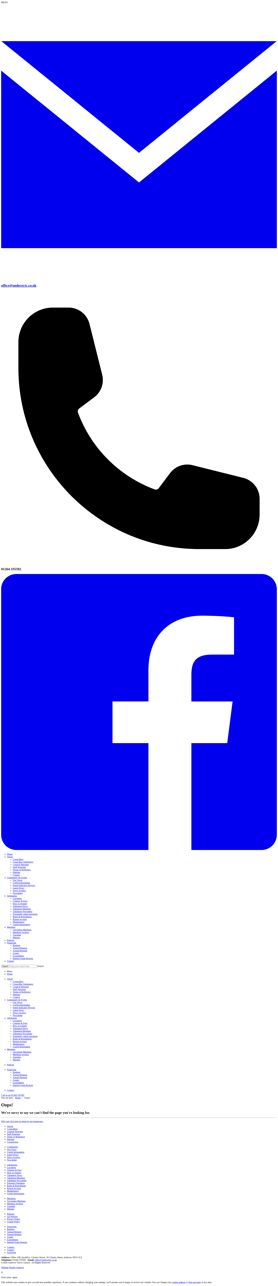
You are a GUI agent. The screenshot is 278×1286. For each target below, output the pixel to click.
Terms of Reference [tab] (22, 992)
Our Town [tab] (17, 1002)
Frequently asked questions (25, 914)
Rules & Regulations (22, 917)
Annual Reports (20, 950)
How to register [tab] (20, 1026)
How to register (20, 903)
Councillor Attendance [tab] (23, 984)
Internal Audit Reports (23, 958)
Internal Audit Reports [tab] (23, 1085)
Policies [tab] (10, 1065)
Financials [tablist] (11, 1069)
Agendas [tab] (17, 1057)
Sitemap (16, 872)
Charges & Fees (20, 901)
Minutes (16, 937)
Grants (16, 953)
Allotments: (12, 1165)
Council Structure (21, 864)
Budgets (16, 945)
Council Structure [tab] (21, 987)
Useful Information (21, 883)
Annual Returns (20, 948)
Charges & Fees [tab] (20, 1023)
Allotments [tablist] (12, 1018)
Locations (17, 898)
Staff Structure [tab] (19, 989)
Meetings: (11, 1198)
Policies (10, 940)
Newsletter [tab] (18, 1015)
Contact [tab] (16, 997)
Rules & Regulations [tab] (22, 1039)
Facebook (11, 1252)
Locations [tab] (17, 1020)
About (10, 856)
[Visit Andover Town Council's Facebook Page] (139, 849)
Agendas (17, 935)
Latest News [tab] (18, 1010)
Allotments (12, 896)
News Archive (19, 890)
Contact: (11, 1247)
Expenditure (18, 956)
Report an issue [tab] (20, 1041)
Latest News (18, 888)
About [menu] (10, 979)
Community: (12, 1147)
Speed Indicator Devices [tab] (24, 1007)
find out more (195, 1282)
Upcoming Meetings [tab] (22, 1052)
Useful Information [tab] (21, 1005)
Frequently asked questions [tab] (25, 1036)
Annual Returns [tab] (20, 1075)
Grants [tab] (16, 1080)
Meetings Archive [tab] (21, 1054)
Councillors (18, 859)
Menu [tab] (9, 971)
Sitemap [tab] (16, 994)
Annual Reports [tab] (20, 1077)
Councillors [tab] (18, 981)
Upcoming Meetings (22, 930)
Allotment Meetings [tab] (22, 1031)
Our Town (17, 880)
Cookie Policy (13, 1221)
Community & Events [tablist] (17, 1000)
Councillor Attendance (23, 862)
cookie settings (178, 1282)
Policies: (11, 1214)
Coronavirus (12, 1142)
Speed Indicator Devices (24, 885)
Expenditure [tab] (18, 1082)
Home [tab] (10, 974)
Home (10, 854)
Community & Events (17, 877)
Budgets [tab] (16, 1072)
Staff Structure (19, 867)
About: (10, 1126)
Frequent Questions (16, 1183)
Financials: (12, 1226)
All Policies (12, 1216)
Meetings (11, 927)
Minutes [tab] (16, 1060)
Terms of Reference (22, 870)
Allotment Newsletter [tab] (22, 1033)
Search (40, 966)
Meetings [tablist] (11, 1049)
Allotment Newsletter (22, 911)
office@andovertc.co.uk (46, 1260)
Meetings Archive (21, 932)
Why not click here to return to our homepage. (22, 1121)
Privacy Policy (13, 1219)
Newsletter (18, 893)
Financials (11, 943)
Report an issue (20, 919)
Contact (16, 875)
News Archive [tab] (19, 1013)
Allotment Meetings (22, 909)
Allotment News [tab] (20, 1028)
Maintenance (18, 922)
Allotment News (20, 906)
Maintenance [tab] (18, 1044)
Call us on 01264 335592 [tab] (12, 1095)
